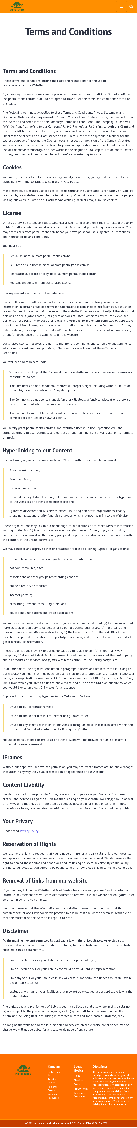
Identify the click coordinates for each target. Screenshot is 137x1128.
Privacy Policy (29, 831)
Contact (78, 1084)
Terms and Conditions (79, 1094)
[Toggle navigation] (121, 6)
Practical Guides (52, 1081)
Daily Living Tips (54, 1073)
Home (77, 1075)
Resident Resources (53, 1096)
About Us (78, 1080)
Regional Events (52, 1088)
